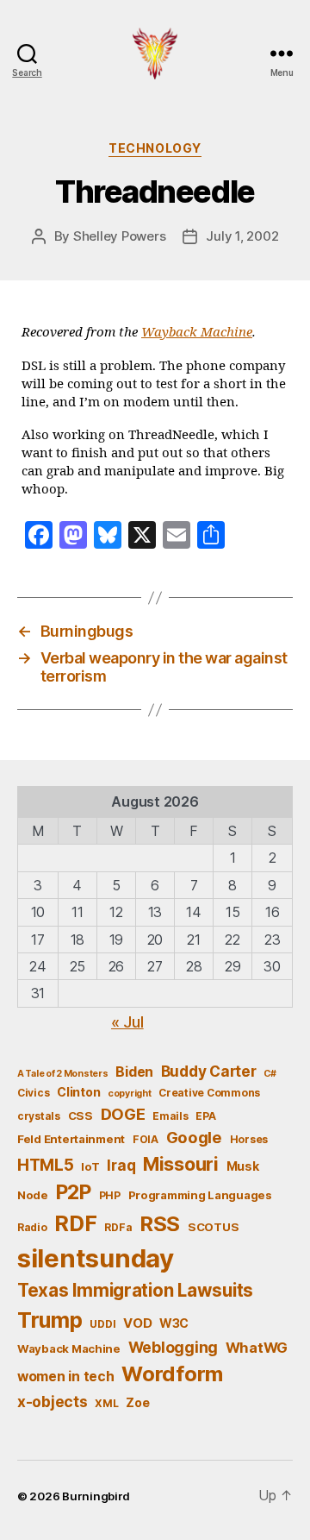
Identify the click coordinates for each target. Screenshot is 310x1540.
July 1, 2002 (242, 236)
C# (270, 1073)
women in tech (66, 1376)
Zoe (137, 1402)
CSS (80, 1115)
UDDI (102, 1323)
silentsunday (95, 1258)
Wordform (172, 1373)
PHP (110, 1195)
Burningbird (96, 1496)
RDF (75, 1223)
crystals (38, 1115)
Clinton (78, 1091)
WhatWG (257, 1347)
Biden (134, 1072)
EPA (205, 1115)
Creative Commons (209, 1092)
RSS (160, 1223)
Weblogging (173, 1347)
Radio (32, 1227)
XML (106, 1403)
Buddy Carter (209, 1071)
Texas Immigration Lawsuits (135, 1290)
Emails (170, 1115)
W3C (174, 1323)
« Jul (127, 1022)
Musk (242, 1166)
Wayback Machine (196, 332)
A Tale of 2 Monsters (62, 1073)
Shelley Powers (119, 236)
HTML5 (45, 1165)
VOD (137, 1323)
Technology (154, 148)
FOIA (145, 1139)
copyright (130, 1093)
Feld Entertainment (71, 1139)
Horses (249, 1139)
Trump (50, 1320)
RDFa (118, 1227)
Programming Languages (200, 1195)
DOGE (123, 1113)
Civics (33, 1092)
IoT (90, 1166)
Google (194, 1137)
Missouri (181, 1164)
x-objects (52, 1401)
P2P (73, 1192)
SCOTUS (213, 1227)
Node (32, 1195)
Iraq (121, 1165)
